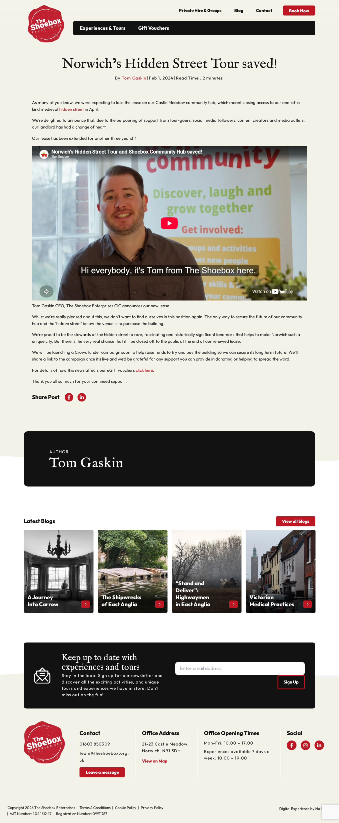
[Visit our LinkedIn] (319, 745)
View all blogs (295, 521)
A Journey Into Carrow (45, 533)
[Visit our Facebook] (291, 745)
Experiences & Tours (103, 28)
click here (144, 370)
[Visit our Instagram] (305, 745)
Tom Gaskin (134, 77)
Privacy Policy (152, 808)
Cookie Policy (125, 808)
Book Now (299, 10)
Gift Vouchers (153, 28)
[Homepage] (46, 19)
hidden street (71, 109)
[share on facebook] (69, 397)
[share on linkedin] (82, 397)
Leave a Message (301, 817)
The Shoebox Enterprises (54, 807)
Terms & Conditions (95, 808)
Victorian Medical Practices (271, 533)
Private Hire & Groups (200, 10)
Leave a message (102, 772)
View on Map (154, 761)
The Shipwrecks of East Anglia (126, 533)
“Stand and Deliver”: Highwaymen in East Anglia (206, 536)
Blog (238, 10)
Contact (264, 10)
